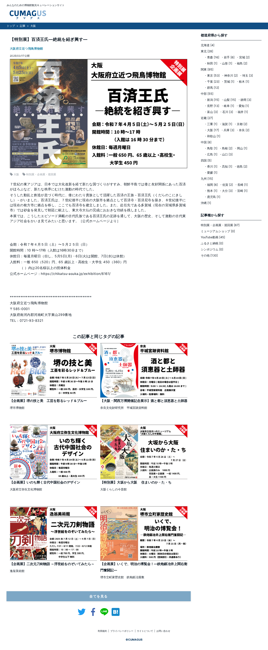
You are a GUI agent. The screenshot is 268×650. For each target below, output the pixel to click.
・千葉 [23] (211, 81)
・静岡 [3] (244, 99)
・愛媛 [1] (210, 172)
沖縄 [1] (206, 203)
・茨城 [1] (227, 81)
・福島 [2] (240, 63)
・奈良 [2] (242, 130)
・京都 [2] (240, 124)
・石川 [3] (226, 112)
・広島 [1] (210, 154)
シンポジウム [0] (212, 249)
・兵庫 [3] (227, 130)
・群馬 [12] (211, 87)
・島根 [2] (225, 148)
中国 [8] (206, 142)
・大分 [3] (226, 190)
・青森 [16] (211, 57)
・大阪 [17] (211, 130)
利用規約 (102, 630)
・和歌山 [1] (212, 136)
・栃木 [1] (242, 81)
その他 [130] (209, 255)
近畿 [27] (207, 118)
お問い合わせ (163, 630)
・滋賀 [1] (225, 124)
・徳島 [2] (240, 166)
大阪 (33, 25)
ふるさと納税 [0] (212, 243)
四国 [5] (206, 160)
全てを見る (98, 596)
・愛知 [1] (242, 106)
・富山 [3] (211, 112)
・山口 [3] (226, 154)
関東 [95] (207, 69)
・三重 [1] (210, 124)
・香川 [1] (210, 166)
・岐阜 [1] (227, 106)
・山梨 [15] (228, 99)
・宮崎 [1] (240, 190)
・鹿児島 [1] (212, 197)
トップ (11, 25)
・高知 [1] (225, 166)
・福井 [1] (241, 112)
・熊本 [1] (210, 190)
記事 (22, 25)
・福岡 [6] (211, 184)
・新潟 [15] (211, 99)
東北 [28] (207, 51)
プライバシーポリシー (121, 630)
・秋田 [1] (210, 63)
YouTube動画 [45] (213, 237)
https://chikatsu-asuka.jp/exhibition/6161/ (76, 274)
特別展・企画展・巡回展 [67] (220, 225)
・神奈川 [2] (229, 75)
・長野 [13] (211, 106)
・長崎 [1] (241, 184)
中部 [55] (207, 93)
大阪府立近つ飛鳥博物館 (26, 48)
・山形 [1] (225, 63)
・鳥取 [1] (210, 148)
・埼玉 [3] (246, 75)
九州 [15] (207, 178)
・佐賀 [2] (226, 184)
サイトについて (145, 630)
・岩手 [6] (227, 57)
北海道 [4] (207, 45)
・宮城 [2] (243, 57)
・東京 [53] (212, 75)
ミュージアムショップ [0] (218, 231)
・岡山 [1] (240, 148)
